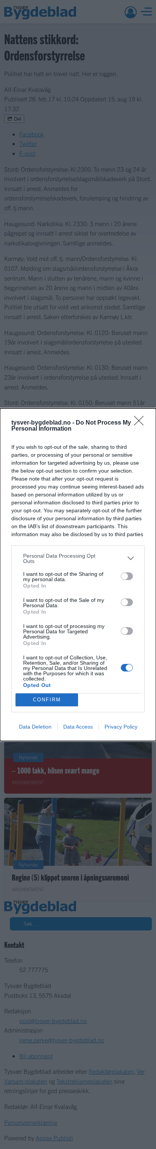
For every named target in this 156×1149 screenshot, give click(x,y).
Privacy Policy (121, 727)
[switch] (127, 576)
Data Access (78, 727)
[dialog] (78, 574)
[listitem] (78, 558)
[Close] (141, 423)
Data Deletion (35, 727)
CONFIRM (47, 699)
